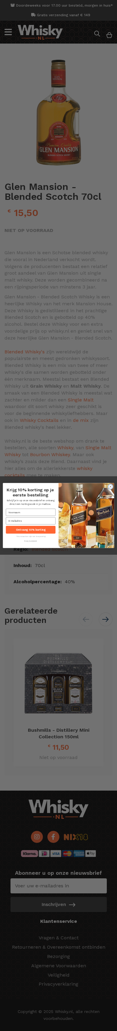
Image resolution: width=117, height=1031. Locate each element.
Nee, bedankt (30, 541)
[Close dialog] (110, 486)
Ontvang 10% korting (30, 529)
